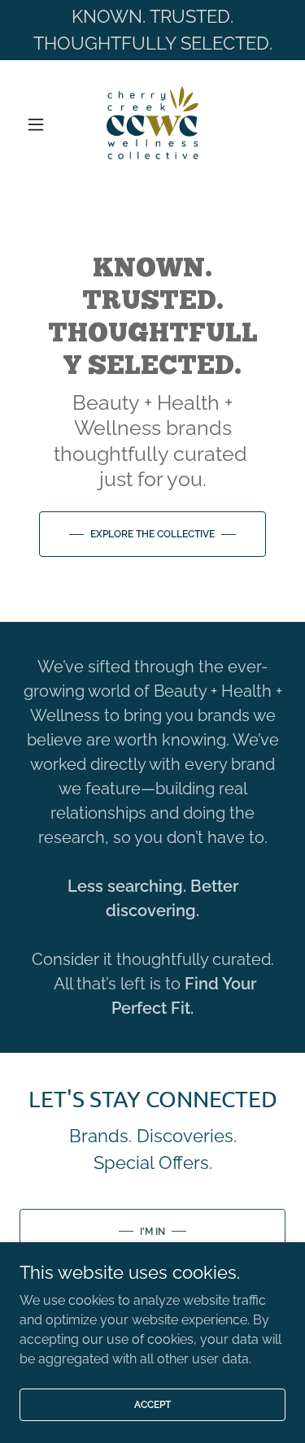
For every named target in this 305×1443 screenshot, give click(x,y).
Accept (152, 1404)
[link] (152, 124)
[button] (39, 124)
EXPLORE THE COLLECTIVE (152, 534)
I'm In (152, 1231)
